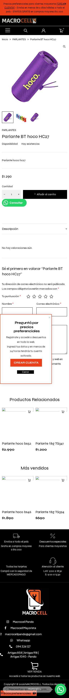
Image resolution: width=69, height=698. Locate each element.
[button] (64, 47)
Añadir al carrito (46, 194)
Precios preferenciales (16, 693)
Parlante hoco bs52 (16, 443)
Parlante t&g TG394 (49, 512)
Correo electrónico (48, 303)
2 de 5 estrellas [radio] (34, 296)
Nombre (7, 303)
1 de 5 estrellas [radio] (28, 296)
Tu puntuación (11, 296)
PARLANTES (19, 39)
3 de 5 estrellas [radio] (40, 296)
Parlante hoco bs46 (16, 512)
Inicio (5, 39)
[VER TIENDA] (34, 666)
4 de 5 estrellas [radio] (46, 296)
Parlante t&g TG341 (49, 443)
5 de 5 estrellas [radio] (51, 296)
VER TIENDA (34, 671)
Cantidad (7, 186)
